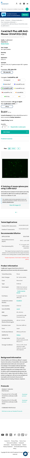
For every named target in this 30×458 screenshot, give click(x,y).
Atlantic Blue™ (7, 84)
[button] (25, 454)
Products (8, 20)
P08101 (18, 335)
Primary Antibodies (17, 20)
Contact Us (7, 441)
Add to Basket (6, 132)
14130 (18, 309)
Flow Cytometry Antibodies (8, 22)
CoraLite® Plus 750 (7, 92)
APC (20, 80)
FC (18, 148)
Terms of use (23, 441)
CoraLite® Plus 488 (7, 88)
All (9, 148)
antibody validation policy (8, 202)
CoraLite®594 (19, 92)
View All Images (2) (15, 205)
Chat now (25, 14)
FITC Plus (7, 96)
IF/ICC (13, 148)
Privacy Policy (14, 441)
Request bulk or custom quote (18, 127)
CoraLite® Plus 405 (19, 84)
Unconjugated (7, 80)
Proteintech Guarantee (6, 138)
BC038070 (19, 300)
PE (19, 96)
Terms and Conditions (12, 443)
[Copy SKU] (17, 104)
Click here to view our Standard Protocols (12, 411)
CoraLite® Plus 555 (19, 88)
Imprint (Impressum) (16, 444)
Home (2, 20)
